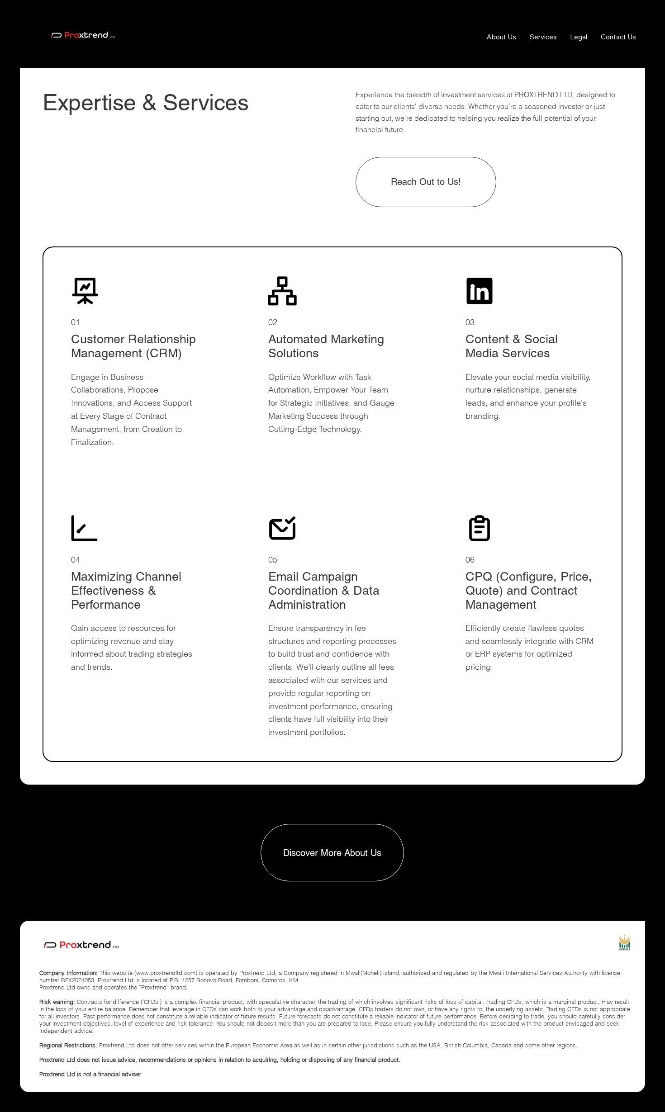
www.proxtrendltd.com (165, 972)
